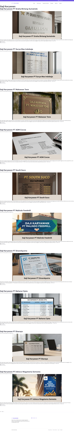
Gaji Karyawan (39, 3)
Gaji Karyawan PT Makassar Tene (14, 89)
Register (61, 429)
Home (34, 3)
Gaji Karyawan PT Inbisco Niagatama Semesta (20, 372)
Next (3, 411)
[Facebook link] (58, 0)
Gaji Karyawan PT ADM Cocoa (13, 130)
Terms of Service (55, 429)
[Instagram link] (59, 0)
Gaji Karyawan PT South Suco (13, 170)
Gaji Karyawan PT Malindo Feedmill (15, 210)
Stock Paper (16, 3)
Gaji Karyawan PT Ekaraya (11, 331)
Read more (54, 40)
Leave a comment (3, 42)
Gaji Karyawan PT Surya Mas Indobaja (16, 49)
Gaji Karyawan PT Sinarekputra (13, 251)
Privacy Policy (50, 429)
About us (56, 3)
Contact (60, 3)
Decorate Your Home (46, 3)
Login (58, 429)
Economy (51, 3)
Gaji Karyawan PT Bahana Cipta (14, 291)
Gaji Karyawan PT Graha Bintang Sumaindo (19, 9)
